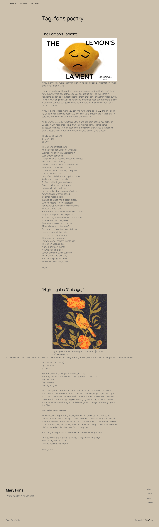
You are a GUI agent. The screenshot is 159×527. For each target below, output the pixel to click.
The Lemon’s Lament (59, 34)
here (99, 111)
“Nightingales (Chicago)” (63, 289)
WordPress (149, 520)
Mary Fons (14, 490)
